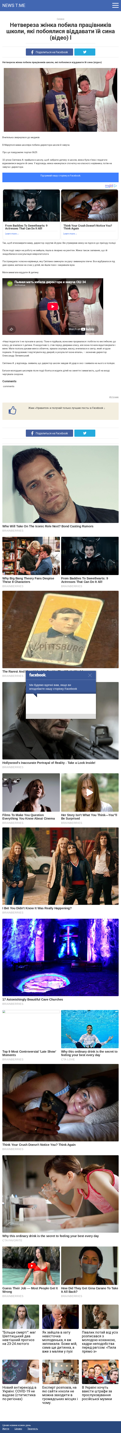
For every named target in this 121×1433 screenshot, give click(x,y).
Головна (60, 19)
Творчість (32, 1428)
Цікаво (18, 1428)
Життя (5, 1428)
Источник (114, 397)
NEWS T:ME (13, 5)
